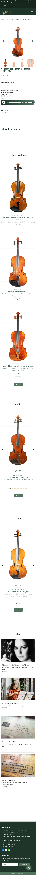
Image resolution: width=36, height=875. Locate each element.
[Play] (3, 102)
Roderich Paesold (8, 742)
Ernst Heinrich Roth (9, 780)
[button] (32, 11)
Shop (7, 19)
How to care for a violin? (11, 703)
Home (2, 19)
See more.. (5, 671)
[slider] (15, 102)
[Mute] (26, 102)
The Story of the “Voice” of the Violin (15, 665)
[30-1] (18, 41)
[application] (17, 102)
